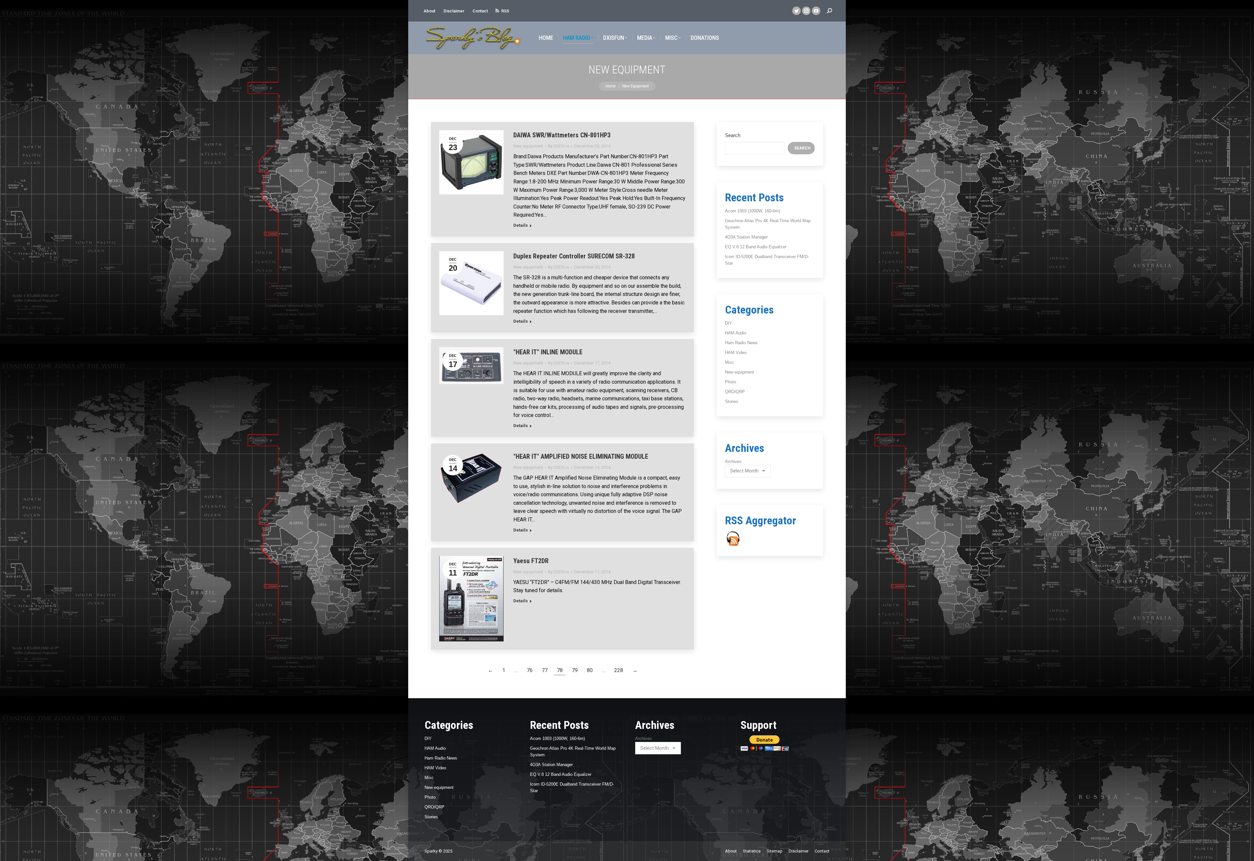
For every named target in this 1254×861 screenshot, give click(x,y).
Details (520, 225)
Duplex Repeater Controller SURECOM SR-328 (574, 256)
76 (530, 670)
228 (618, 670)
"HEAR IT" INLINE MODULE (548, 352)
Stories (731, 401)
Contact (480, 10)
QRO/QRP (735, 391)
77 (545, 670)
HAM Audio (735, 333)
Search (732, 135)
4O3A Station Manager (746, 237)
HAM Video (736, 352)
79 (575, 670)
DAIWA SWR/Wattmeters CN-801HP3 (562, 135)
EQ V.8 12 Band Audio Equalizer (755, 246)
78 (560, 670)
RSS (505, 10)
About (429, 10)
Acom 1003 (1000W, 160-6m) (752, 210)
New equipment (528, 146)
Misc (729, 362)
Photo (730, 381)
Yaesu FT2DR (531, 561)
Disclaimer (453, 10)
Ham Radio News (741, 342)
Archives (733, 461)
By (558, 146)
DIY (728, 323)
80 (590, 670)
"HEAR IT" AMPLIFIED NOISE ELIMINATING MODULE (580, 456)
